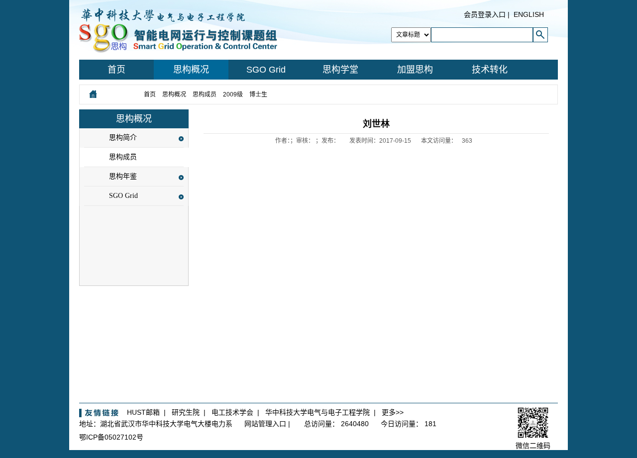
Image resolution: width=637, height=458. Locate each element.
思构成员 (204, 94)
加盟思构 (415, 70)
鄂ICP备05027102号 (111, 437)
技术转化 (490, 70)
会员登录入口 (485, 14)
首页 (116, 70)
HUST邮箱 (143, 412)
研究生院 (186, 412)
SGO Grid (266, 70)
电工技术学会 (232, 412)
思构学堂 (340, 70)
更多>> (393, 412)
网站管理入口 (265, 424)
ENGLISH (529, 14)
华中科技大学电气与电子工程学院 (317, 412)
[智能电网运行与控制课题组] (178, 29)
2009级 (233, 94)
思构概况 (191, 70)
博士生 (259, 94)
